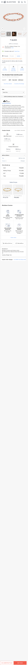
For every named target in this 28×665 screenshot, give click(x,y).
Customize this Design (19, 83)
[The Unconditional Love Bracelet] (18, 190)
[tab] (3, 34)
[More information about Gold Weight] (10, 140)
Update (18, 56)
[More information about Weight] (5, 160)
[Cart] (22, 2)
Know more (13, 237)
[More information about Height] (10, 151)
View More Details (8, 83)
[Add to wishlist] (24, 28)
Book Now (16, 51)
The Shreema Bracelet (7, 195)
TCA (12, 47)
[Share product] (2, 28)
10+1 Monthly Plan (6, 663)
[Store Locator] (19, 2)
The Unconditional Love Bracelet (18, 195)
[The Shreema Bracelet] (7, 190)
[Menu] (2, 2)
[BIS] (6, 101)
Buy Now (20, 663)
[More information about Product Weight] (23, 136)
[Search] (25, 2)
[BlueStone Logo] (10, 2)
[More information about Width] (19, 151)
